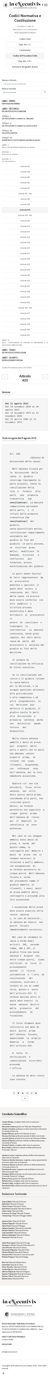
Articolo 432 (25, 281)
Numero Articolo (9, 80)
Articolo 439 (25, 324)
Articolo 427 (25, 253)
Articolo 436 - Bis (25, 308)
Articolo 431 (25, 275)
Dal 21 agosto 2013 (16, 403)
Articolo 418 (25, 199)
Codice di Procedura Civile (25, 56)
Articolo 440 (25, 330)
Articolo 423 (25, 232)
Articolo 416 (25, 183)
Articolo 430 (25, 270)
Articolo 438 (25, 319)
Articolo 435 (25, 297)
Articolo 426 (25, 248)
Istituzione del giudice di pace (25, 67)
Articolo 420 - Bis (25, 215)
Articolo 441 (25, 335)
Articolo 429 (25, 264)
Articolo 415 (25, 177)
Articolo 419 (25, 204)
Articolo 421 (25, 221)
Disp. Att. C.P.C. (25, 61)
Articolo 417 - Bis (25, 194)
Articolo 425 (25, 242)
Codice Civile (25, 39)
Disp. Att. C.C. (25, 44)
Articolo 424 (25, 237)
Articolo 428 (25, 259)
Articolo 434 (25, 291)
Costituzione (25, 50)
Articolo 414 (25, 172)
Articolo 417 (25, 188)
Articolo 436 (25, 302)
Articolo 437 (25, 313)
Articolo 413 (25, 166)
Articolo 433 (25, 286)
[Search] (44, 91)
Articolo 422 (25, 226)
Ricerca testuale (9, 88)
